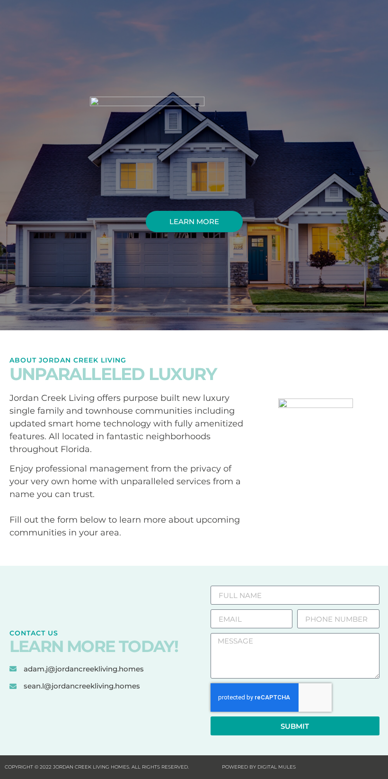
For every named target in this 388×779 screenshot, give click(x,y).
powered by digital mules (259, 767)
